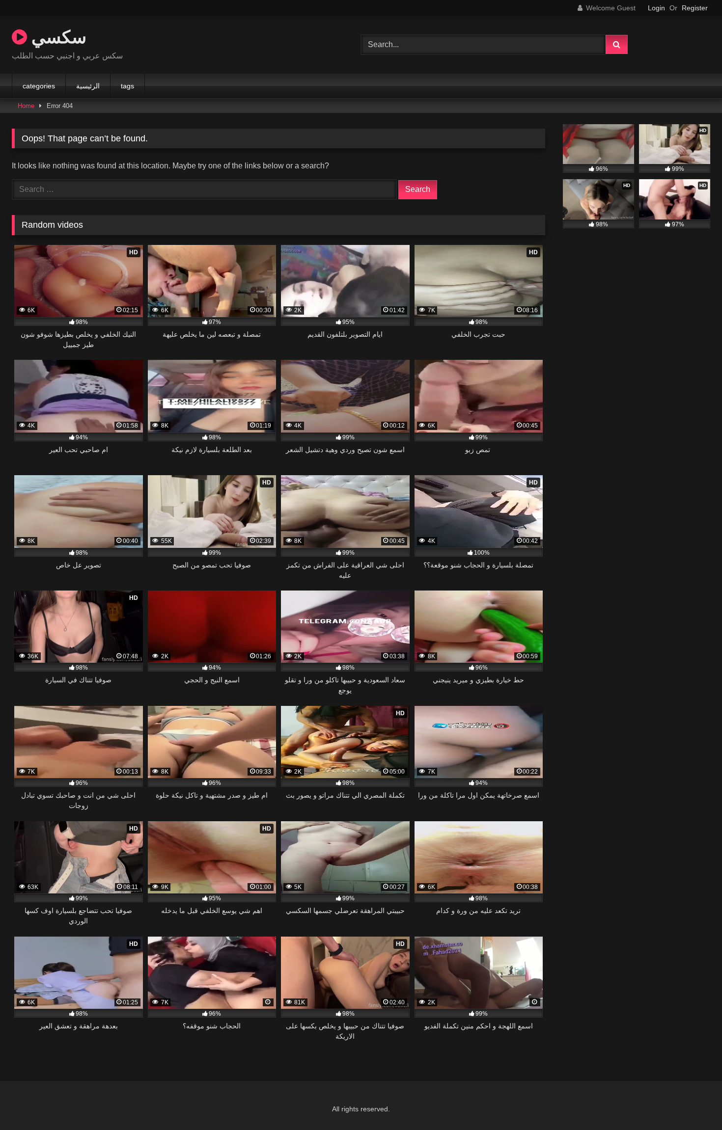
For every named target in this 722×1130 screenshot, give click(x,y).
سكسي (56, 37)
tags (127, 86)
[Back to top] (691, 1100)
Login (656, 8)
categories (39, 86)
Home (26, 105)
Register (695, 8)
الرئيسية (88, 86)
